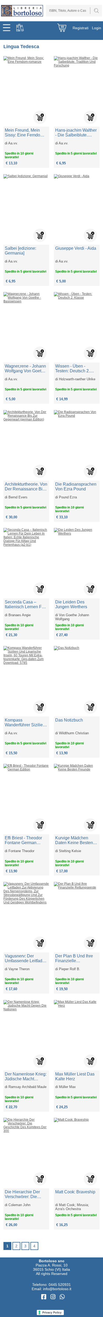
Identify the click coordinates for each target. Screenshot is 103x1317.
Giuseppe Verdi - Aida (75, 248)
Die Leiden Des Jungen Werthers (71, 604)
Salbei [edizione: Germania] (20, 250)
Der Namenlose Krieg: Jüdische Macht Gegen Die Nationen (25, 1076)
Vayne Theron (19, 969)
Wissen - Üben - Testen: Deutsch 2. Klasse (72, 368)
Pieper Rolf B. (69, 969)
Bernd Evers (17, 497)
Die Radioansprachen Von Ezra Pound (75, 486)
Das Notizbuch (69, 720)
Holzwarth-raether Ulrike (77, 379)
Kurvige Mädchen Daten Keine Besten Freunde (74, 840)
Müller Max (67, 1087)
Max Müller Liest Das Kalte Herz (75, 1076)
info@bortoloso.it (57, 1289)
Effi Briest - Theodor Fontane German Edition (23, 840)
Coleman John (19, 1205)
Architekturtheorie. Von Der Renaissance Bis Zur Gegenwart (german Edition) (26, 486)
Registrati (80, 28)
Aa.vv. (13, 143)
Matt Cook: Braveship (75, 1192)
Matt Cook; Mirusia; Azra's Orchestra (72, 1207)
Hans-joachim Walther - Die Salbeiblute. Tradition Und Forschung (76, 132)
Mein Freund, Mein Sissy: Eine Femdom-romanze (25, 132)
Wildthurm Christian (74, 733)
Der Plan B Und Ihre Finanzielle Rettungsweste (74, 958)
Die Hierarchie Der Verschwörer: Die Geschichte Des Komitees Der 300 (22, 1194)
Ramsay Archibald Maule (27, 1087)
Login (96, 28)
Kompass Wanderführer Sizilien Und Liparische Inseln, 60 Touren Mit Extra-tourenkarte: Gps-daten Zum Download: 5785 (26, 722)
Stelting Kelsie (70, 851)
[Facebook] (44, 1297)
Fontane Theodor (21, 851)
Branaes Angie (19, 615)
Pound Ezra (68, 497)
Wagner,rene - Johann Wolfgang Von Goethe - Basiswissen (25, 368)
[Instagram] (53, 1297)
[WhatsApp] (62, 1297)
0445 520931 (60, 1284)
